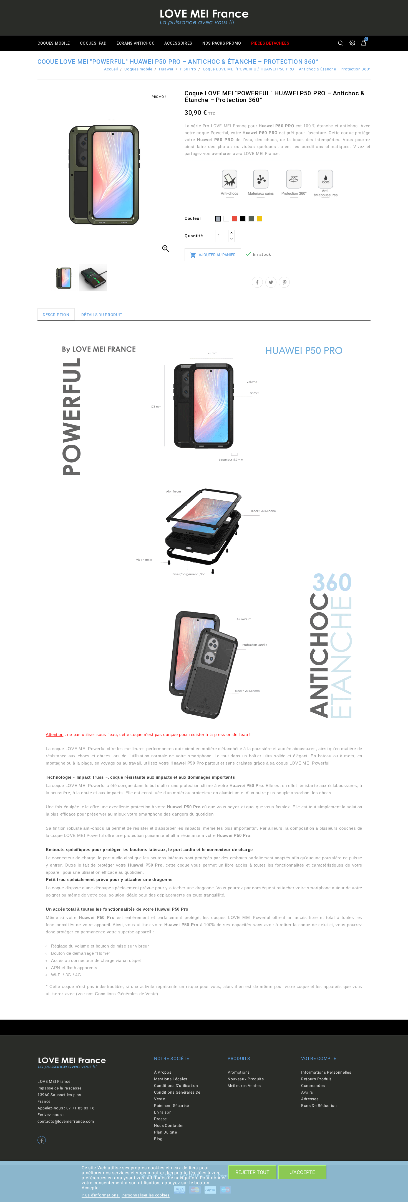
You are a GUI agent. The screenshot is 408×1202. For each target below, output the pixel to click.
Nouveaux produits (246, 1079)
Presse (160, 1119)
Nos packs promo (221, 43)
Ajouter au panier (213, 255)
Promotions (239, 1072)
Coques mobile (53, 43)
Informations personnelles (326, 1072)
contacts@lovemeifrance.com (65, 1121)
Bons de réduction (319, 1105)
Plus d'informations (101, 1195)
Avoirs (307, 1092)
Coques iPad (93, 43)
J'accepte (302, 1172)
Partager (257, 282)
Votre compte (318, 1058)
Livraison (163, 1112)
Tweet (271, 282)
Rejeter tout (252, 1172)
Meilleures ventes (244, 1085)
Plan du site (165, 1132)
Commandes (313, 1085)
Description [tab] (56, 314)
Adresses (310, 1099)
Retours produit (316, 1079)
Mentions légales (170, 1079)
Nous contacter (169, 1125)
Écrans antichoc (136, 43)
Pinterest (284, 282)
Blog (158, 1139)
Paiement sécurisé (171, 1105)
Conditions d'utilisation (176, 1085)
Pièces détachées (270, 43)
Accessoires (178, 43)
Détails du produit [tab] (101, 314)
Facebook (42, 1140)
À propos (163, 1072)
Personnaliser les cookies (146, 1195)
